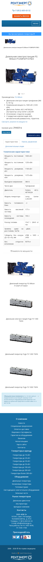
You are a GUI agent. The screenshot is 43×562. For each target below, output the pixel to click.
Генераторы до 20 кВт (21, 458)
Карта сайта (21, 444)
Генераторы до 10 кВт (21, 455)
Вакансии (21, 438)
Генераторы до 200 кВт (21, 470)
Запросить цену (34, 135)
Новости (21, 423)
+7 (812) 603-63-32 (22, 10)
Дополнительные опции (14, 146)
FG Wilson (18, 97)
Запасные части (21, 493)
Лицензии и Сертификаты (21, 432)
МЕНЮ (36, 24)
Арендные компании (21, 507)
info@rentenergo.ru (24, 523)
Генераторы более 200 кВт (21, 473)
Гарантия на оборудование (21, 435)
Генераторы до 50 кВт (21, 464)
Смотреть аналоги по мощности (14, 122)
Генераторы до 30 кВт (21, 461)
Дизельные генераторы (21, 481)
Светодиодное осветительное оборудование (21, 490)
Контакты (21, 447)
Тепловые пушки (21, 487)
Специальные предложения (21, 426)
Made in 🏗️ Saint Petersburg (21, 553)
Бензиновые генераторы (21, 484)
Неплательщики (21, 441)
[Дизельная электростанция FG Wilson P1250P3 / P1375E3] (21, 77)
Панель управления (29, 142)
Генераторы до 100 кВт (21, 467)
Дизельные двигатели (21, 500)
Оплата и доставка (21, 429)
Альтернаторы (21, 504)
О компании (21, 419)
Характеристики (11, 142)
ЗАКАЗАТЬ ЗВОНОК (21, 16)
